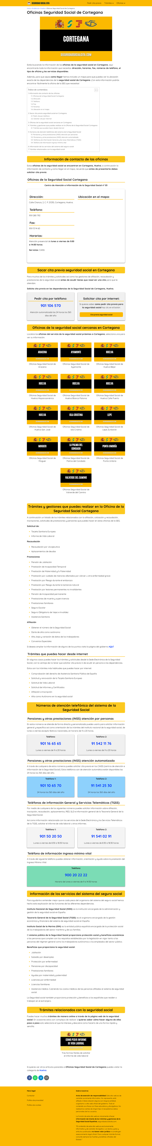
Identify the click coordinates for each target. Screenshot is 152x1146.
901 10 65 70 (50, 785)
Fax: (34, 104)
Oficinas (120, 3)
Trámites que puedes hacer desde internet (48, 128)
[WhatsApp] (35, 1077)
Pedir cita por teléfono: (41, 116)
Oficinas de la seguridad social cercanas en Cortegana (51, 122)
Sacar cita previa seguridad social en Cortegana (48, 113)
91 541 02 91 (101, 836)
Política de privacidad (35, 1100)
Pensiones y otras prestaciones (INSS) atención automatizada (56, 137)
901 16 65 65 (50, 743)
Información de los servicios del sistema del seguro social (52, 146)
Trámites (108, 3)
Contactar (31, 1096)
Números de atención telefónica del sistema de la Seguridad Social (55, 132)
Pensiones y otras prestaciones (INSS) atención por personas (55, 135)
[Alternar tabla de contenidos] (95, 90)
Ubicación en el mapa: (41, 109)
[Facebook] (29, 1077)
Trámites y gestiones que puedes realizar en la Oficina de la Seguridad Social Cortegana (63, 125)
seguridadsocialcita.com (107, 1121)
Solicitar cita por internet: (43, 119)
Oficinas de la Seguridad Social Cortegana (48, 96)
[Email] (46, 1077)
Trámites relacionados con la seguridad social (47, 149)
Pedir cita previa (94, 3)
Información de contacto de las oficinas (44, 93)
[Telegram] (40, 1077)
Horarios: (36, 107)
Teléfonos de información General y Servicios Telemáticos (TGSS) (57, 140)
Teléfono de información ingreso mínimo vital (50, 143)
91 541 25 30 (101, 785)
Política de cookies (34, 1105)
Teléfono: (36, 101)
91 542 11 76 (101, 743)
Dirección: (37, 99)
